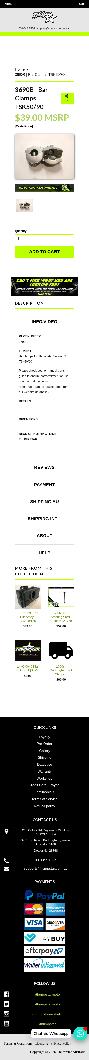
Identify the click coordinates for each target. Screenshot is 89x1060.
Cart (82, 4)
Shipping (44, 757)
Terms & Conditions (18, 1043)
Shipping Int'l (44, 518)
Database (44, 764)
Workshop (44, 778)
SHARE (67, 101)
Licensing (41, 1043)
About (44, 535)
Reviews (44, 467)
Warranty (45, 771)
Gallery (44, 751)
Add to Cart (44, 251)
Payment (44, 484)
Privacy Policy (61, 1043)
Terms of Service (44, 799)
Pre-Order (44, 744)
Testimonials (44, 792)
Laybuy (44, 737)
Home (20, 69)
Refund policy (44, 806)
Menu (8, 4)
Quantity (21, 231)
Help (44, 552)
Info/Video (44, 321)
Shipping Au (44, 501)
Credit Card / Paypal (44, 785)
